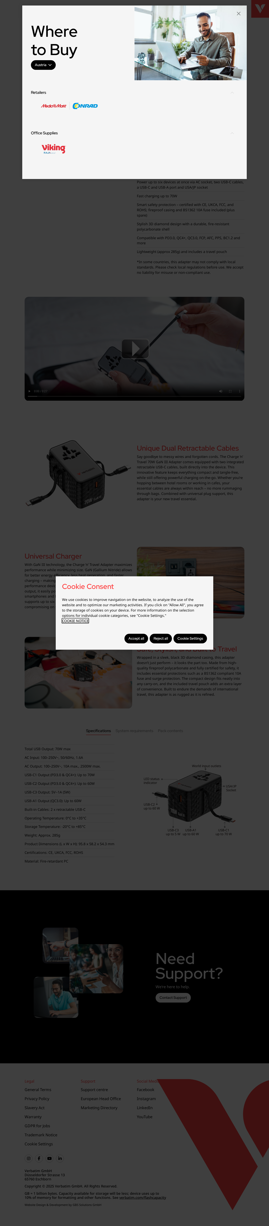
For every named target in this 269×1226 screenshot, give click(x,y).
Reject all (161, 638)
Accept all (136, 638)
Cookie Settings (190, 638)
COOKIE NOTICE (75, 620)
